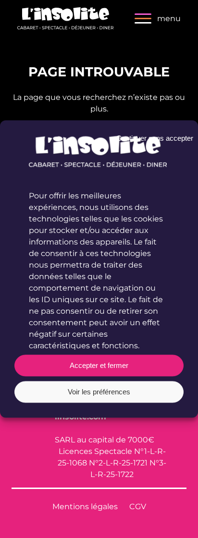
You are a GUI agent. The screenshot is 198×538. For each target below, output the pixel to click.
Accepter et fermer (99, 365)
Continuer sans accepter (154, 138)
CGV (137, 506)
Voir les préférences (99, 392)
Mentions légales (85, 506)
